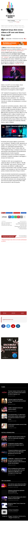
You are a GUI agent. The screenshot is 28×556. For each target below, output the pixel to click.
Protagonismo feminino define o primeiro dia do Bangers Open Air (16, 444)
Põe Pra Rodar (17, 212)
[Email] (21, 217)
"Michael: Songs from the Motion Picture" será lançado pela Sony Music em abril (17, 401)
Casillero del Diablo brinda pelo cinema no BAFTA (15, 408)
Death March (20, 50)
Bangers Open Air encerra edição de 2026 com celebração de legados (16, 437)
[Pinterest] (18, 217)
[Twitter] (12, 217)
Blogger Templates (13, 516)
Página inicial (4, 25)
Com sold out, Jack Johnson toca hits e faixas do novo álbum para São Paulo (17, 484)
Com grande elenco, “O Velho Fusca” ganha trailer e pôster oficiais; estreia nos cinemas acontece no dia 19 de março (16, 417)
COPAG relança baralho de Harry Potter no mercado (17, 425)
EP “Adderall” (5, 57)
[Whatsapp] (15, 217)
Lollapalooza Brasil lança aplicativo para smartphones (16, 491)
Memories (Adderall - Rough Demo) (14, 49)
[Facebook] (9, 217)
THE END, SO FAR (19, 63)
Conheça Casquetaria (13, 510)
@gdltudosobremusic (8, 319)
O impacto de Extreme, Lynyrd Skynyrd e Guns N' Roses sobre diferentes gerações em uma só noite (17, 452)
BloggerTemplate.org (14, 517)
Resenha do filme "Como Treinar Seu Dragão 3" (16, 504)
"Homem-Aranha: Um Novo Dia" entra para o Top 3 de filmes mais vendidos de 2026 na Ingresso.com (17, 392)
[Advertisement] (14, 282)
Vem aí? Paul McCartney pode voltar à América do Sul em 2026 (17, 497)
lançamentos (9, 212)
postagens (11, 25)
